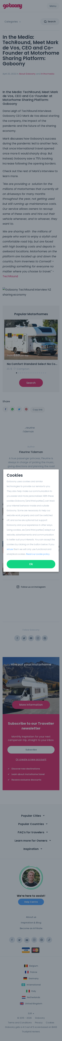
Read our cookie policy (38, 554)
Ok (31, 564)
